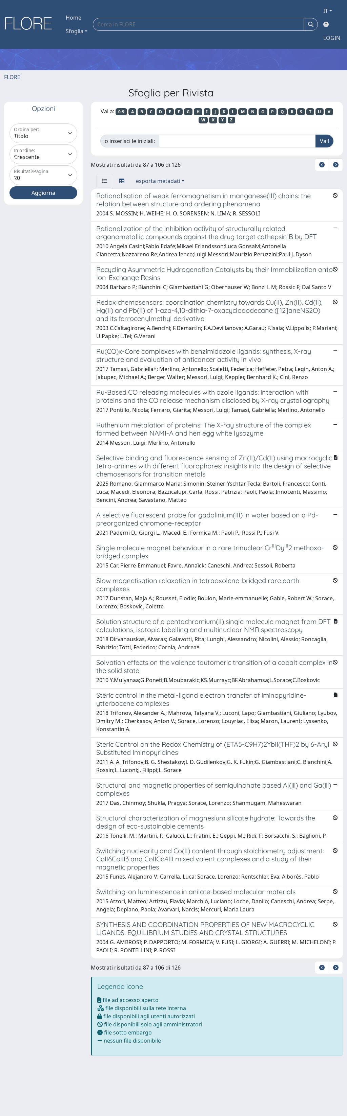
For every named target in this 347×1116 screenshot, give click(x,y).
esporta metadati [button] (158, 181)
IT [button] (325, 11)
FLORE (12, 77)
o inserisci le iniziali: (130, 141)
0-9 (121, 112)
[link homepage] (31, 24)
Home (73, 17)
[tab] (104, 181)
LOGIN (331, 38)
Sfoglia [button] (74, 31)
